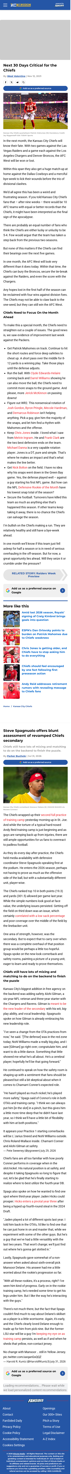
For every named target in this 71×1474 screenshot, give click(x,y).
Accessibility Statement (18, 1439)
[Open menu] (5, 5)
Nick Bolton (20, 467)
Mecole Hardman (55, 408)
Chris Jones (22, 432)
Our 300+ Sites (52, 1414)
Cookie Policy (11, 1433)
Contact (8, 1414)
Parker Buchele (16, 756)
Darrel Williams (40, 378)
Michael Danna (17, 447)
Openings (49, 1408)
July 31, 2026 (58, 1361)
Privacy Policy (12, 1426)
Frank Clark (52, 437)
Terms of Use (51, 1426)
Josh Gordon (15, 408)
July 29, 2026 (48, 1150)
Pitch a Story (51, 1420)
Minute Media (19, 1454)
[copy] (23, 82)
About (7, 1408)
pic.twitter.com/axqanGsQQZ (22, 1357)
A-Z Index (49, 1439)
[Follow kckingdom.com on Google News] (62, 590)
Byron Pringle (34, 408)
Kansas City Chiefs (22, 706)
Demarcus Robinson (26, 413)
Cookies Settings (14, 1445)
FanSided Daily (12, 1420)
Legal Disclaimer (54, 1433)
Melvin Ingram (23, 437)
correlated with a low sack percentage (40, 916)
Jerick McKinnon (36, 393)
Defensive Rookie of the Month (38, 487)
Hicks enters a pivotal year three (36, 1201)
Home (6, 706)
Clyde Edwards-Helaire (45, 373)
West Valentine (16, 76)
